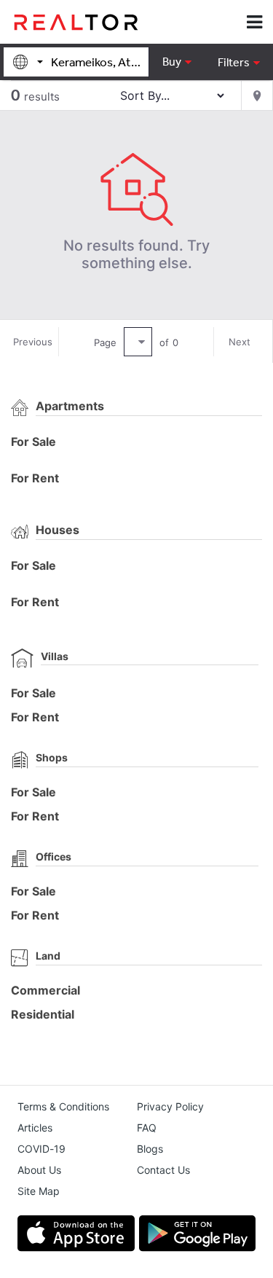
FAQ (147, 1127)
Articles (34, 1127)
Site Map (38, 1191)
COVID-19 (41, 1148)
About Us (39, 1170)
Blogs (150, 1148)
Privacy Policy (170, 1106)
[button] (238, 62)
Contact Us (163, 1170)
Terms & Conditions (63, 1106)
